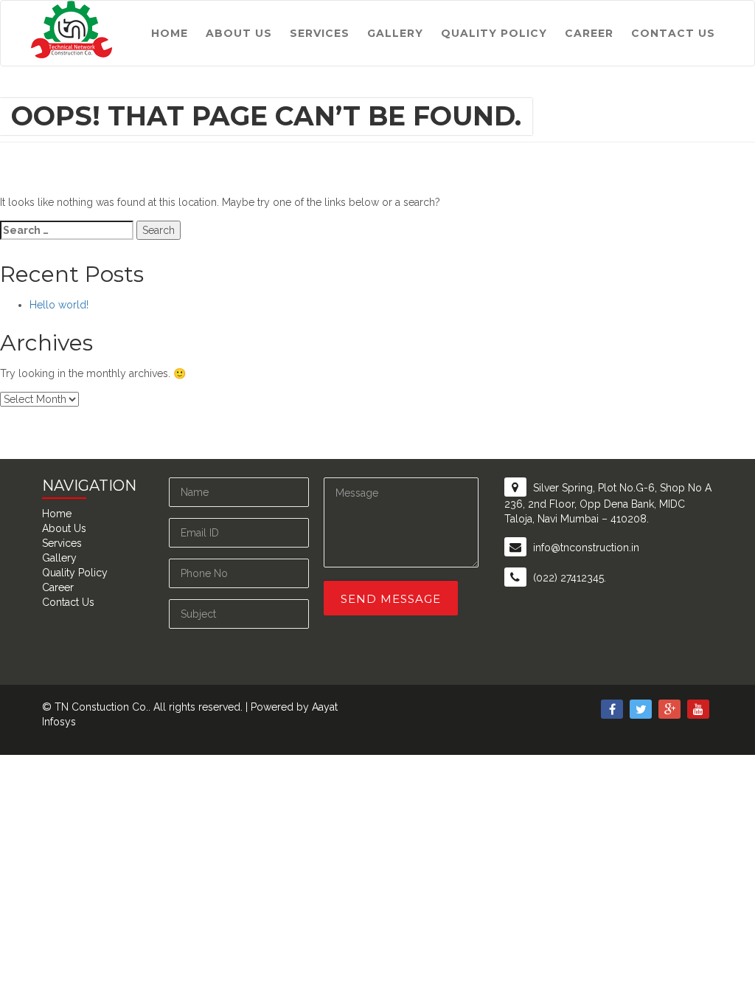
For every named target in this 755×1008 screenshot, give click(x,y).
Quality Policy (494, 33)
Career (589, 33)
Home (169, 33)
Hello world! (58, 305)
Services (319, 33)
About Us (239, 33)
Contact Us (673, 33)
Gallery (395, 33)
